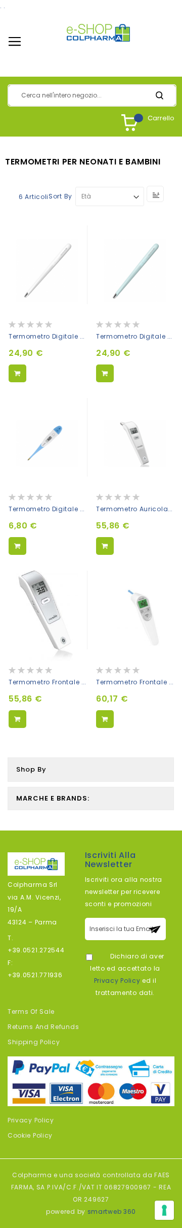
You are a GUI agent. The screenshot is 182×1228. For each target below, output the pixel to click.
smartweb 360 (111, 1211)
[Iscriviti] (155, 929)
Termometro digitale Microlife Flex (66, 509)
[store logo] (98, 33)
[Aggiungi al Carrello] (17, 373)
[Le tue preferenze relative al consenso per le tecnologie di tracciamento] (164, 1210)
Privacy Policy (117, 980)
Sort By (60, 196)
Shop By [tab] (31, 769)
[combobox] (92, 95)
